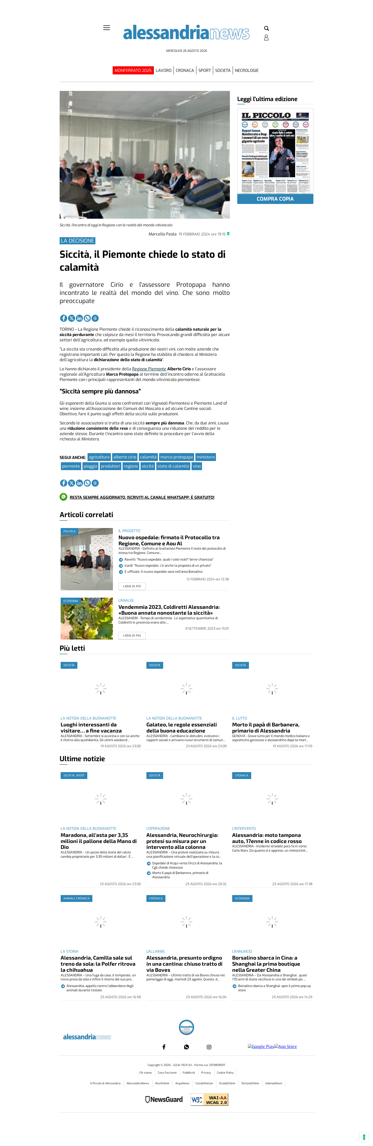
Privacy (206, 1073)
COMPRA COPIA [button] (275, 199)
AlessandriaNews (138, 1083)
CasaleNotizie (205, 1083)
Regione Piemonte (149, 369)
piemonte (71, 466)
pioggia (90, 466)
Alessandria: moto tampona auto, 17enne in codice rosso (267, 838)
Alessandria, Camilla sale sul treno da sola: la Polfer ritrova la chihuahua (98, 963)
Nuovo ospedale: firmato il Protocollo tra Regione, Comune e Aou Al (169, 540)
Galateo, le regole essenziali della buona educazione (181, 727)
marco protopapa (176, 457)
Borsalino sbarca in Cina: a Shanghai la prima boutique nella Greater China (266, 963)
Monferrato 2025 (133, 70)
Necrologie (247, 70)
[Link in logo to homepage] (186, 35)
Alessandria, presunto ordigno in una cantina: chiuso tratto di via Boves (184, 963)
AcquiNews (182, 1083)
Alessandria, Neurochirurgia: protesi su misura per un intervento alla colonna (182, 841)
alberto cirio (124, 457)
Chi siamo (145, 1073)
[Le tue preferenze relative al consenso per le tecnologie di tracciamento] (364, 1137)
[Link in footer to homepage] (186, 1028)
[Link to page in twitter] (71, 318)
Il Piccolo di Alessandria (105, 1083)
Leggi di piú (132, 586)
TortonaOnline (250, 1083)
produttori (110, 466)
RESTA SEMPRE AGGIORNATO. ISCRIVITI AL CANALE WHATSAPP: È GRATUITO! (142, 497)
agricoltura (99, 457)
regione (131, 466)
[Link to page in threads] (95, 318)
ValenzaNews (273, 1083)
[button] (267, 28)
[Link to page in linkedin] (79, 318)
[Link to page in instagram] (209, 1047)
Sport (204, 70)
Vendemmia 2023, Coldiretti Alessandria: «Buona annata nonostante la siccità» (169, 609)
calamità (148, 457)
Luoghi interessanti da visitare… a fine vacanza (91, 727)
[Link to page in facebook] (63, 318)
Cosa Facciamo (167, 1073)
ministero (206, 457)
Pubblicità (189, 1073)
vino (197, 466)
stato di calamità (173, 466)
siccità (148, 466)
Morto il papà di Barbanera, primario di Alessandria (265, 727)
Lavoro (164, 70)
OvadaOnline (227, 1083)
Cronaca (185, 70)
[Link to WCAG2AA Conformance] (207, 1100)
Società (223, 70)
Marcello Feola (163, 234)
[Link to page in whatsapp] (87, 318)
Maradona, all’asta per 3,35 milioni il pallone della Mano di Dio (99, 841)
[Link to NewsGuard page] (166, 1100)
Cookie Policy (225, 1073)
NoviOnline (162, 1083)
